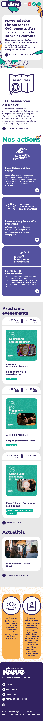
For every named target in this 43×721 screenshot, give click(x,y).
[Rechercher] (29, 4)
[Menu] (4, 4)
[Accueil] (13, 4)
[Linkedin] (3, 704)
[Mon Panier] (39, 4)
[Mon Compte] (34, 4)
